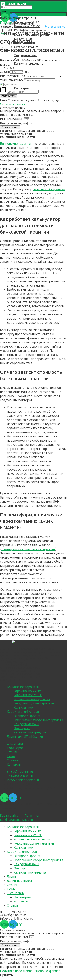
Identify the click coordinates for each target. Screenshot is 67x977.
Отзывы (12, 752)
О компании (15, 744)
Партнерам (15, 748)
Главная (6, 22)
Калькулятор (23, 707)
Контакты (14, 764)
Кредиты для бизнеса (23, 711)
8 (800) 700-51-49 (14, 26)
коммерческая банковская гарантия (28, 549)
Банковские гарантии (16, 143)
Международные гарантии (34, 703)
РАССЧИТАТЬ (8, 96)
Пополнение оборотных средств (38, 720)
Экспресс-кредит (27, 716)
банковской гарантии (49, 189)
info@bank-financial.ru (16, 918)
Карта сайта (9, 815)
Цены (11, 756)
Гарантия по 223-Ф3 (27, 26)
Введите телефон (13, 123)
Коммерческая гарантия (32, 699)
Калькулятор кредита (28, 63)
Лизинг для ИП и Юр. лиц (25, 736)
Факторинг (22, 728)
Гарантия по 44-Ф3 (27, 691)
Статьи (12, 760)
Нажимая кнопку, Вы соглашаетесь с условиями (27, 134)
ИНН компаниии (12, 119)
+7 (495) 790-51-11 (13, 915)
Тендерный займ (25, 55)
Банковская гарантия (23, 687)
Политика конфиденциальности (19, 817)
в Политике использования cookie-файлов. (32, 969)
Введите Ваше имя (14, 114)
